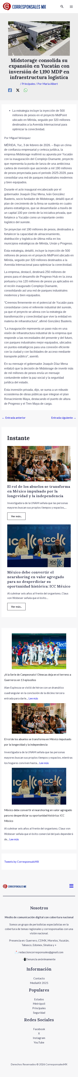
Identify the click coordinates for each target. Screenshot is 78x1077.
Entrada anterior (14, 417)
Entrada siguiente (63, 417)
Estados (39, 999)
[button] (62, 6)
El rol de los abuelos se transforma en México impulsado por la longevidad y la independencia (38, 491)
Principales (28, 83)
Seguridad (39, 1012)
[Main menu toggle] (71, 6)
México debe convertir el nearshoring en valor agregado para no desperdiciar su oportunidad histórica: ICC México (38, 579)
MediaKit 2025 (39, 982)
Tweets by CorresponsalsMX (21, 861)
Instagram (39, 1037)
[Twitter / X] (18, 90)
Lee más (33, 698)
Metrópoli (39, 1003)
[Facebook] (10, 90)
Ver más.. (16, 516)
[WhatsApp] (25, 90)
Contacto (39, 978)
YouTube (39, 1042)
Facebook (39, 1029)
